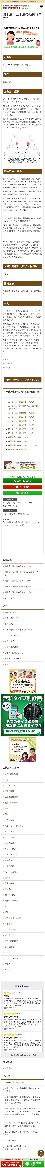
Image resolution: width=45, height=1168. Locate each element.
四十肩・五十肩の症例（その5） (21, 417)
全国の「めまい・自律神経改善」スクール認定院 (22, 1089)
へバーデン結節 (11, 958)
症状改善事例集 (11, 1140)
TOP (7, 664)
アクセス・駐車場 (12, 635)
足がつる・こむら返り (14, 826)
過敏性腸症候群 (11, 797)
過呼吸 (7, 935)
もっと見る (9, 598)
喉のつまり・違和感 (13, 918)
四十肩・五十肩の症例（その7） (18, 581)
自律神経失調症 (11, 774)
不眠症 (7, 964)
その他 (7, 970)
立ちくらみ (9, 831)
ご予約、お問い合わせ (14, 653)
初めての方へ (10, 612)
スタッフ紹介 (10, 641)
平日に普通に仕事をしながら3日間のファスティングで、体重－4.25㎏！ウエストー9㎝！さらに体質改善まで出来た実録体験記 (22, 1113)
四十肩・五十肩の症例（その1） (21, 433)
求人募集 (8, 1068)
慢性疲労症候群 (11, 803)
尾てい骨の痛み (11, 872)
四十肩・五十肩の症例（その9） (21, 402)
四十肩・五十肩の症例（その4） (21, 421)
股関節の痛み (10, 895)
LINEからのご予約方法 (14, 1083)
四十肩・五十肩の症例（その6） (21, 413)
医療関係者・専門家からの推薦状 (19, 630)
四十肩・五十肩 (11, 901)
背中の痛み (9, 883)
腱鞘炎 (7, 878)
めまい (7, 780)
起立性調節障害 (11, 941)
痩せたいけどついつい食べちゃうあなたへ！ (21, 1133)
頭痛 (7, 808)
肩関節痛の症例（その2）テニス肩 (22, 445)
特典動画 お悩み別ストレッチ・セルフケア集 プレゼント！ (22, 1147)
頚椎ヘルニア (10, 814)
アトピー (8, 924)
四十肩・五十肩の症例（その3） (21, 425)
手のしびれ (9, 820)
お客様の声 (9, 624)
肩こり (7, 906)
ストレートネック (12, 854)
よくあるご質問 (11, 647)
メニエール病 (10, 785)
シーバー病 (9, 837)
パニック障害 (10, 929)
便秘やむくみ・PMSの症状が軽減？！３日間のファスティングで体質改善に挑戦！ (22, 1124)
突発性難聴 (9, 791)
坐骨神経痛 (9, 866)
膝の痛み (8, 889)
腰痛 (7, 912)
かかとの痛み (10, 849)
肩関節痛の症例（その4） (18, 437)
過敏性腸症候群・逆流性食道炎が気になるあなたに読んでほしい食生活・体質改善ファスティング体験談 (22, 1100)
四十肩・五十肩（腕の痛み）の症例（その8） (22, 573)
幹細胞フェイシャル (13, 658)
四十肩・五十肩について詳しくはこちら (22, 380)
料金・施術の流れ (12, 618)
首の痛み (8, 860)
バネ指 (7, 953)
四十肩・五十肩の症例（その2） (21, 429)
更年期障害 (9, 947)
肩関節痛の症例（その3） (18, 441)
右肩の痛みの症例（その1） (19, 449)
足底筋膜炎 (9, 843)
